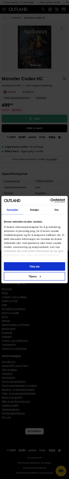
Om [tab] (56, 209)
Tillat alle (34, 266)
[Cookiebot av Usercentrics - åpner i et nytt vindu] (50, 200)
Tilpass (32, 276)
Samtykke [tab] (12, 209)
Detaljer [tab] (34, 209)
